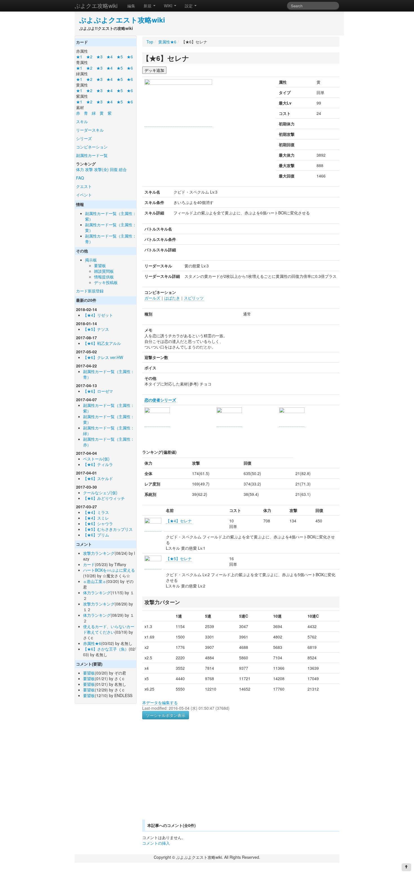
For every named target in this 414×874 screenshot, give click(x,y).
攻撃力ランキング (99, 553)
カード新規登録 (90, 291)
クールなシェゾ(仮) (100, 492)
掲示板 (91, 260)
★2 (89, 56)
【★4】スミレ (96, 518)
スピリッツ (194, 298)
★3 (99, 56)
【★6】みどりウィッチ (104, 498)
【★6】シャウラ (98, 523)
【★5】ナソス (96, 329)
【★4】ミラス (96, 512)
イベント (84, 195)
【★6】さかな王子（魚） (106, 649)
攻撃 (89, 169)
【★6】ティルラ (98, 464)
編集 (131, 5)
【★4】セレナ (179, 520)
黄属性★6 (167, 42)
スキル (82, 121)
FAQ (80, 178)
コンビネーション (92, 147)
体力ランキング (97, 592)
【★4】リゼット (98, 315)
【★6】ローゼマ (98, 391)
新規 (148, 5)
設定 (189, 5)
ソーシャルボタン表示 (165, 715)
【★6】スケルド (98, 478)
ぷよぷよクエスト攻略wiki (122, 20)
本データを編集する (160, 702)
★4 (109, 56)
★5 (120, 56)
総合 (123, 169)
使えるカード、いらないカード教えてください (108, 629)
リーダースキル (90, 130)
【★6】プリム (96, 535)
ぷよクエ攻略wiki (96, 5)
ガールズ (152, 298)
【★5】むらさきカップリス (108, 529)
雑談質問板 (104, 271)
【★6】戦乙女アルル (102, 343)
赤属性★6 (92, 643)
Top (149, 42)
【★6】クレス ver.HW (103, 357)
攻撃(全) (101, 169)
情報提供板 (104, 276)
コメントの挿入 (156, 843)
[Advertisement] (189, 776)
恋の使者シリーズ (160, 400)
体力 (80, 169)
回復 (114, 169)
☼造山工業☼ (94, 581)
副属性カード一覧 (92, 155)
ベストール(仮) (96, 459)
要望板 (100, 265)
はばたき (172, 298)
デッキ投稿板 (106, 282)
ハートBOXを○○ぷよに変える (109, 570)
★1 (79, 56)
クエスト (84, 186)
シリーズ (84, 138)
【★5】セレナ (179, 558)
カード (89, 564)
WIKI (168, 5)
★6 (130, 56)
